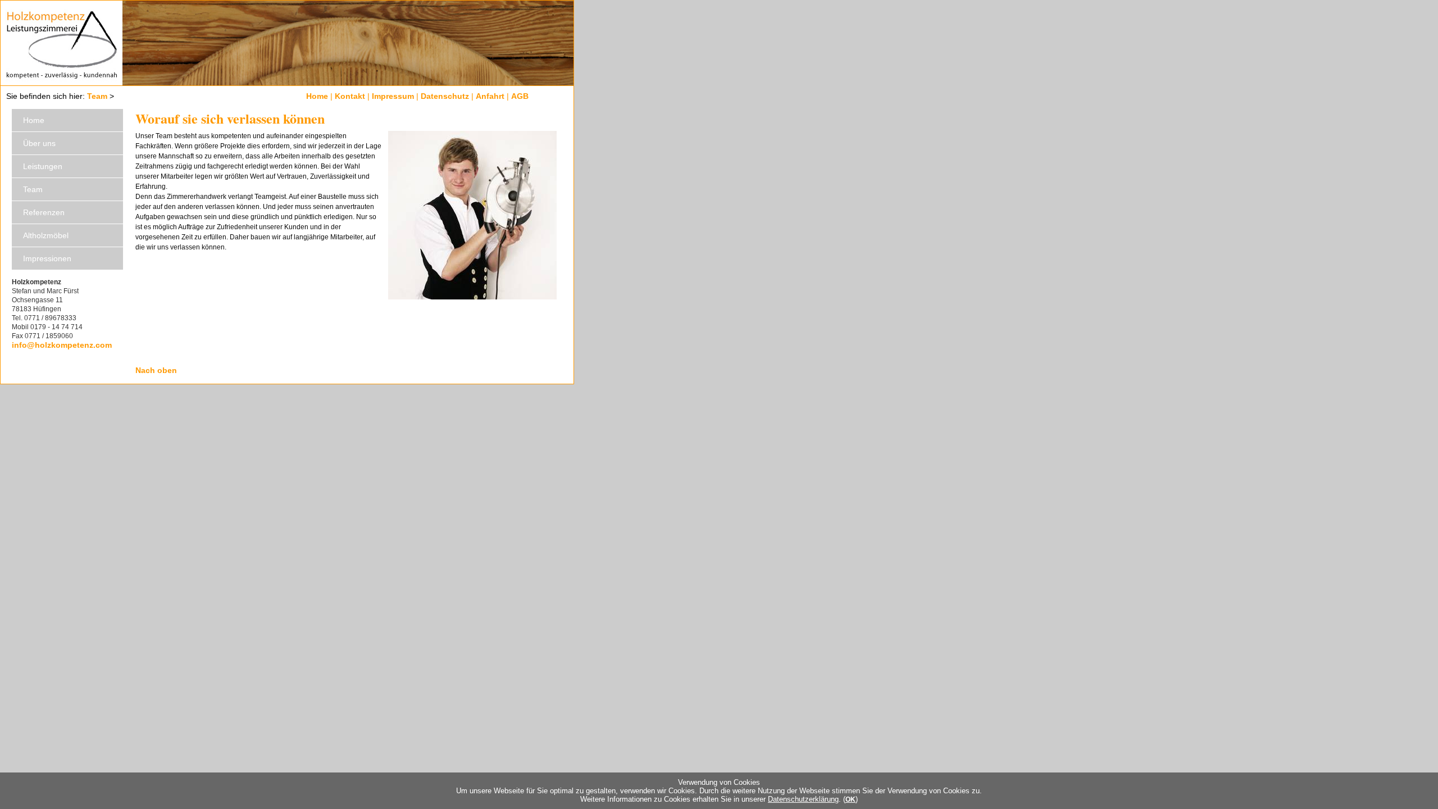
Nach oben (156, 370)
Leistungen (42, 166)
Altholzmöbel (46, 235)
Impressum (393, 96)
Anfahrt (490, 96)
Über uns (39, 143)
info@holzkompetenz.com (62, 344)
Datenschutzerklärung (803, 799)
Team (97, 96)
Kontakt (350, 96)
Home (317, 96)
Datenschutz (445, 96)
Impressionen (47, 258)
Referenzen (44, 212)
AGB (520, 96)
